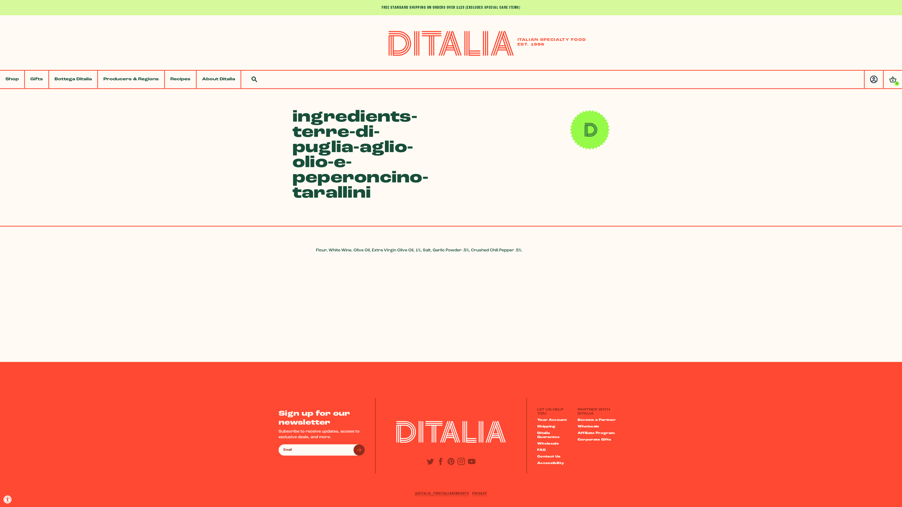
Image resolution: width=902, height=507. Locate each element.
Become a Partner (597, 420)
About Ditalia (218, 79)
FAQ (541, 450)
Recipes (180, 79)
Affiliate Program (596, 433)
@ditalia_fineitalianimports (442, 494)
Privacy (479, 494)
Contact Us (549, 456)
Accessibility (550, 463)
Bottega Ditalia (73, 79)
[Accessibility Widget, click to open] (7, 499)
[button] (892, 79)
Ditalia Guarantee (548, 435)
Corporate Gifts (594, 440)
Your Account (552, 420)
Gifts (36, 79)
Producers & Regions (131, 79)
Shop (12, 79)
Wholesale (548, 444)
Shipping (546, 426)
